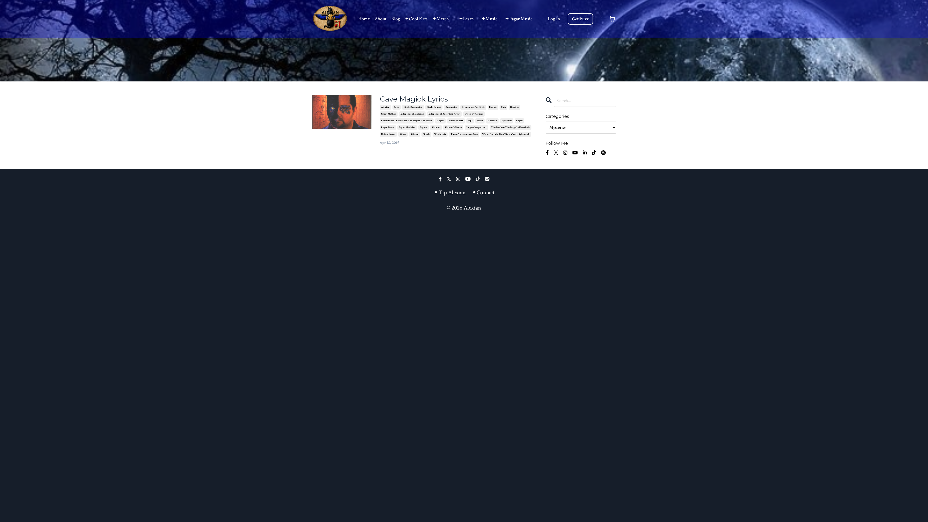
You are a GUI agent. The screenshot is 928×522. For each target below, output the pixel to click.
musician (492, 120)
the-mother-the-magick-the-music (510, 127)
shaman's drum (453, 127)
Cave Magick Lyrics (414, 99)
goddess (514, 107)
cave (396, 107)
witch (426, 134)
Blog (395, 19)
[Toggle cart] (612, 19)
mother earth (456, 120)
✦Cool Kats (416, 19)
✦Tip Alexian (450, 192)
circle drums (434, 107)
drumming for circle (473, 107)
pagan (519, 120)
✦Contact (483, 192)
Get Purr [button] (580, 19)
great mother (388, 114)
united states (388, 134)
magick (440, 120)
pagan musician (407, 127)
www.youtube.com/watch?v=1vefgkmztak (505, 134)
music (480, 120)
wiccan (415, 134)
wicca (403, 134)
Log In (554, 19)
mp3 (470, 120)
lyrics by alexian (474, 114)
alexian (385, 107)
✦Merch (440, 19)
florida (493, 107)
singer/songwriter (476, 127)
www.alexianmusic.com (464, 134)
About (380, 19)
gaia (503, 107)
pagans (423, 127)
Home (364, 19)
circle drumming (413, 107)
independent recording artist (444, 114)
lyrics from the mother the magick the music (406, 120)
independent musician (412, 114)
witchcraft (440, 134)
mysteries (506, 120)
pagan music (387, 127)
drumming (451, 107)
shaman (436, 127)
